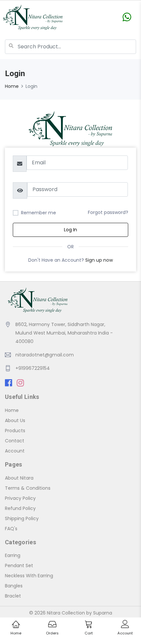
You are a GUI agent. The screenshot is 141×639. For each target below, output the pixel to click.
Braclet (13, 596)
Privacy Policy (20, 498)
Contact (14, 440)
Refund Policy (20, 508)
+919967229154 (32, 368)
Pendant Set (19, 565)
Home (12, 86)
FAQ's (11, 528)
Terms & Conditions (27, 488)
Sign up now (99, 260)
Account (15, 451)
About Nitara (19, 478)
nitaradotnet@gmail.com (44, 355)
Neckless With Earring (29, 575)
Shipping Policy (22, 518)
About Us (15, 420)
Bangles (14, 585)
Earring (12, 555)
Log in (70, 229)
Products (15, 430)
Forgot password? (108, 212)
